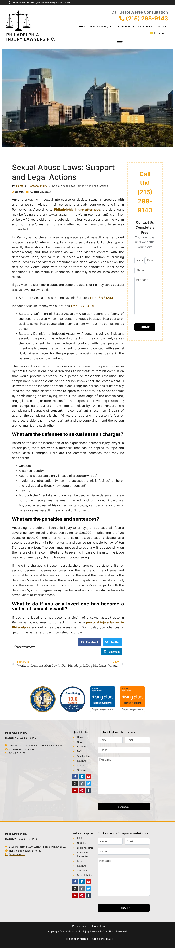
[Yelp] (75, 790)
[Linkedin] (82, 776)
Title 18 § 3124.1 (101, 298)
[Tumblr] (88, 790)
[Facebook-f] (75, 776)
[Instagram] (75, 783)
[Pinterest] (82, 790)
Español (159, 33)
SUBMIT (145, 327)
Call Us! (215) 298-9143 (144, 192)
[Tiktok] (82, 783)
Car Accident (123, 26)
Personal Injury (99, 26)
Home (82, 26)
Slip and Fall (145, 26)
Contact (161, 26)
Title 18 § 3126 (82, 306)
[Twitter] (88, 783)
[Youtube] (88, 776)
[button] (119, 41)
